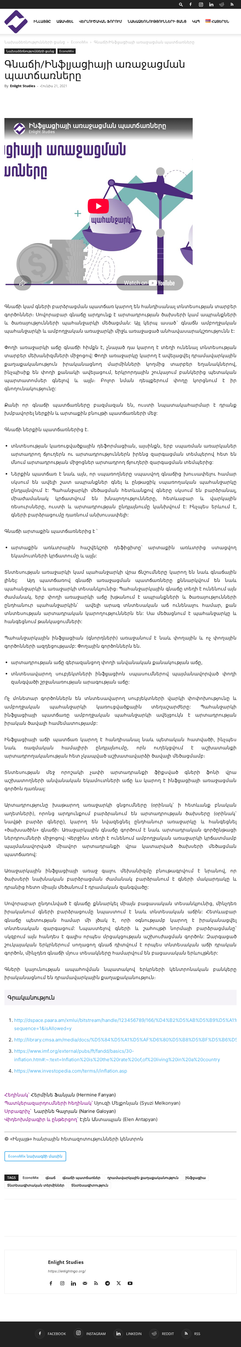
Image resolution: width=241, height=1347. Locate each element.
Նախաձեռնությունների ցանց (157, 21)
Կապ (196, 21)
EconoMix (79, 42)
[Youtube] (132, 1284)
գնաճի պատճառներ (81, 1177)
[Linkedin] (211, 4)
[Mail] (87, 1284)
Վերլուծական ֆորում (100, 21)
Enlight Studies (22, 85)
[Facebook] (190, 4)
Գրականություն (31, 997)
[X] (39, 1223)
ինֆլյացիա (195, 1177)
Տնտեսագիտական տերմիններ (35, 1185)
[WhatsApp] (83, 1223)
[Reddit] (221, 4)
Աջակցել (64, 21)
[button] (181, 4)
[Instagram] (201, 4)
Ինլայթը (42, 21)
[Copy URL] (54, 1223)
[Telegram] (68, 1223)
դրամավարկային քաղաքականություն (143, 1177)
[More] (97, 1223)
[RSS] (232, 4)
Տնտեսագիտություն (89, 1185)
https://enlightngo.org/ (67, 1271)
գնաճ (51, 1177)
